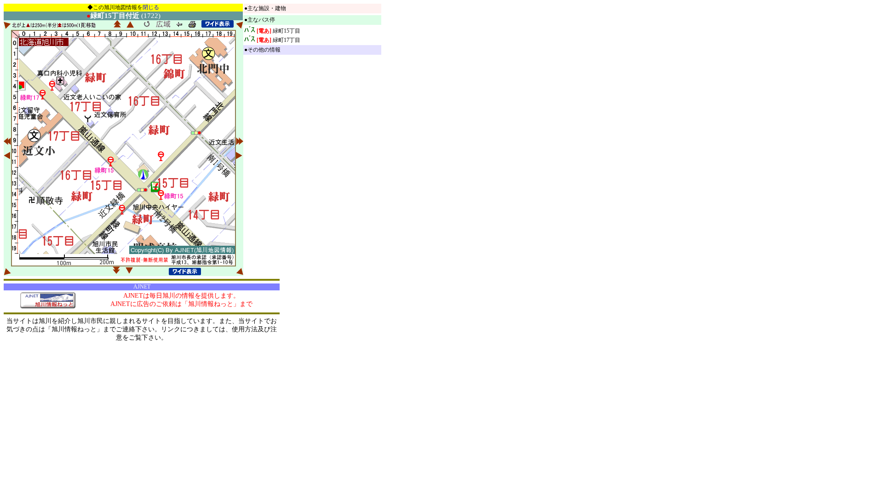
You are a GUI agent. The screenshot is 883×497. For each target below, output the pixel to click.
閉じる (151, 7)
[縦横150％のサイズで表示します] (217, 24)
